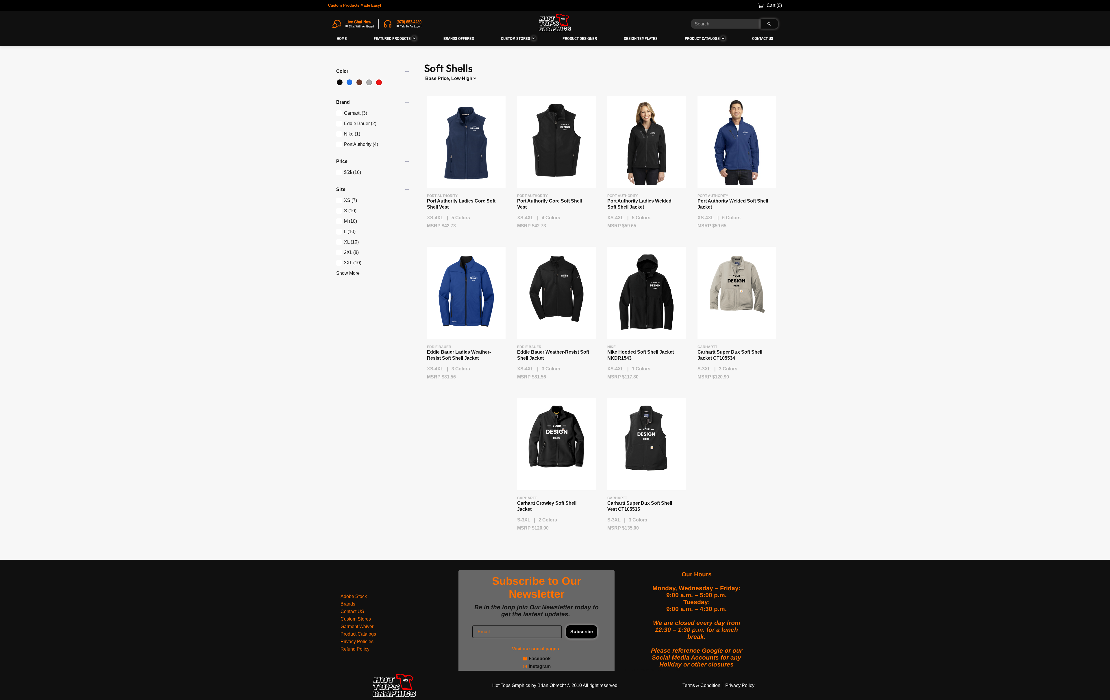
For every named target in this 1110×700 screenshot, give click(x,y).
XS (350, 200)
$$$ (352, 172)
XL (351, 241)
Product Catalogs (358, 634)
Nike (352, 133)
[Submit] (769, 24)
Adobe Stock (354, 596)
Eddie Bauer (360, 123)
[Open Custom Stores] (534, 38)
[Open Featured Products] (414, 38)
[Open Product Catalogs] (723, 38)
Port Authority (361, 144)
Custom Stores (356, 619)
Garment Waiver (357, 626)
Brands (348, 603)
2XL (351, 252)
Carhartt (355, 113)
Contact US (352, 611)
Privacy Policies (357, 641)
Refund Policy (355, 649)
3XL (352, 262)
